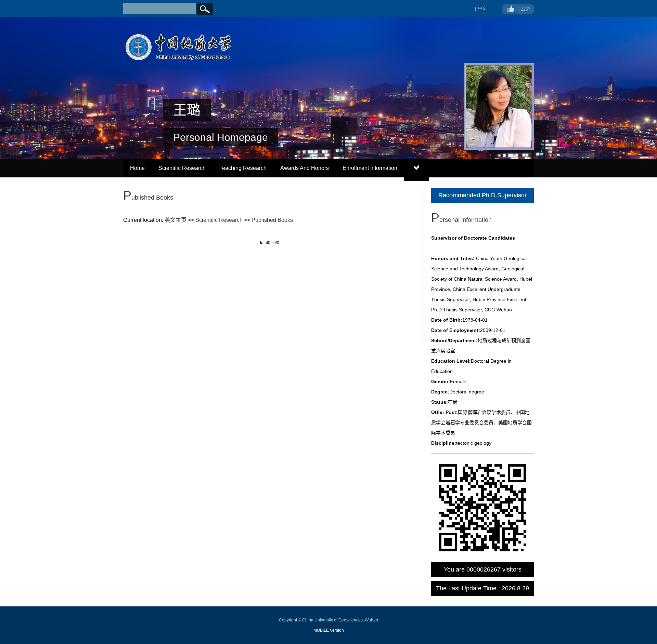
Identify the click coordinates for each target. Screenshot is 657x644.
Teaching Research (243, 168)
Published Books (272, 220)
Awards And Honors (304, 168)
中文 (482, 8)
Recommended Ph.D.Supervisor (482, 195)
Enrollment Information (370, 168)
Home (137, 168)
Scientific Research (182, 168)
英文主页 (175, 220)
